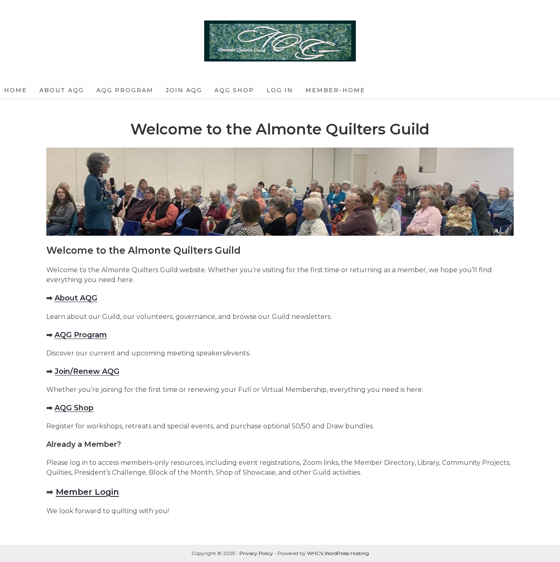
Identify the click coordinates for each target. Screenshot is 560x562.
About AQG (76, 298)
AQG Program (81, 334)
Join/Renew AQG (87, 371)
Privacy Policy (256, 553)
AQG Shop (74, 407)
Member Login (87, 492)
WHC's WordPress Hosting (338, 553)
